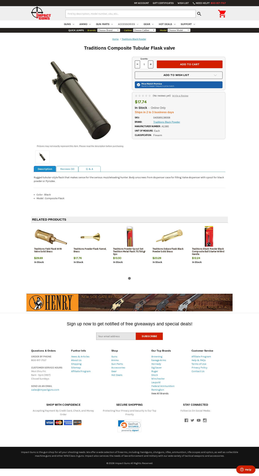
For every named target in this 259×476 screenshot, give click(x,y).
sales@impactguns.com (45, 389)
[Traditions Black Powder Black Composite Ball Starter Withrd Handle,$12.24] (209, 237)
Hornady (156, 363)
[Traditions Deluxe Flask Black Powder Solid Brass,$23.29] (169, 237)
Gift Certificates (163, 3)
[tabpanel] (51, 250)
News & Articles (80, 356)
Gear (147, 24)
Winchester (158, 378)
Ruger (154, 371)
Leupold (155, 382)
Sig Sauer (156, 367)
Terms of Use (199, 363)
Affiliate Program (81, 371)
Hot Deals (165, 24)
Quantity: (144, 59)
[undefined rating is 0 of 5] (143, 95)
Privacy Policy (199, 367)
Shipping (76, 363)
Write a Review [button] (180, 95)
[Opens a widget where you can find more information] (245, 469)
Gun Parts (102, 24)
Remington (157, 389)
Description (45, 169)
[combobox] (131, 14)
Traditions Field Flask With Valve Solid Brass (48, 250)
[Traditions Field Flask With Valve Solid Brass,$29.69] (51, 237)
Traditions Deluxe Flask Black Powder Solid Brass (168, 250)
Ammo (83, 24)
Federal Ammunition (162, 386)
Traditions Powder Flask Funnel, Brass (90, 250)
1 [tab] (129, 278)
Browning (156, 356)
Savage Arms (158, 360)
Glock (154, 375)
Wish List (183, 3)
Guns (67, 24)
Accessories (126, 24)
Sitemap (76, 367)
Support (186, 24)
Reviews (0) (67, 169)
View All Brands (160, 393)
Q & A (89, 169)
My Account (141, 3)
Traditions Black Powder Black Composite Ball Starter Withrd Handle (208, 251)
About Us (76, 360)
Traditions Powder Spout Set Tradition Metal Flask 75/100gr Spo (129, 251)
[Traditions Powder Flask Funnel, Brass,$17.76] (90, 237)
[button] (129, 426)
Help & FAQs (199, 360)
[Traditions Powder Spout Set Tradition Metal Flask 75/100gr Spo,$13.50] (130, 237)
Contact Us (198, 371)
